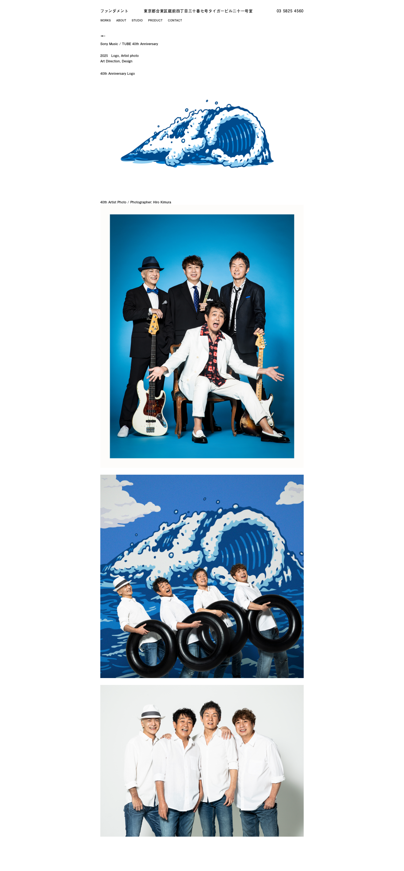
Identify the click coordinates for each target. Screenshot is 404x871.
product (155, 20)
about (121, 20)
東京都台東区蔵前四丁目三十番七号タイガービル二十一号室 (198, 11)
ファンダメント (114, 11)
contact (175, 20)
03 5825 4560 (290, 11)
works (105, 20)
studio (137, 20)
